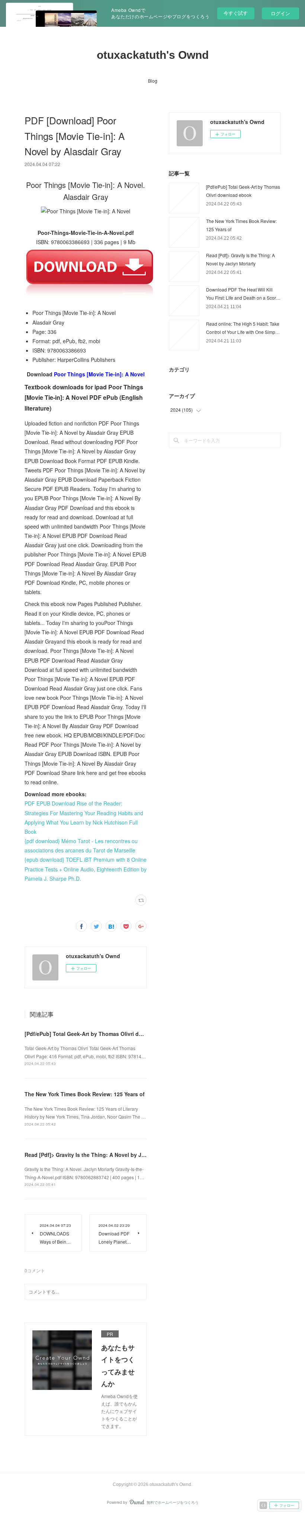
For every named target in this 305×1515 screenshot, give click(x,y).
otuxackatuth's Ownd (153, 55)
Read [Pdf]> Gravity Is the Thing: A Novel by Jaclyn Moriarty (101, 1154)
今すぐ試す (236, 12)
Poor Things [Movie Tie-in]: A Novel (99, 374)
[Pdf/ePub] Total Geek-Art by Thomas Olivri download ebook (101, 1033)
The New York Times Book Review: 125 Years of (85, 1094)
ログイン (280, 13)
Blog (152, 80)
